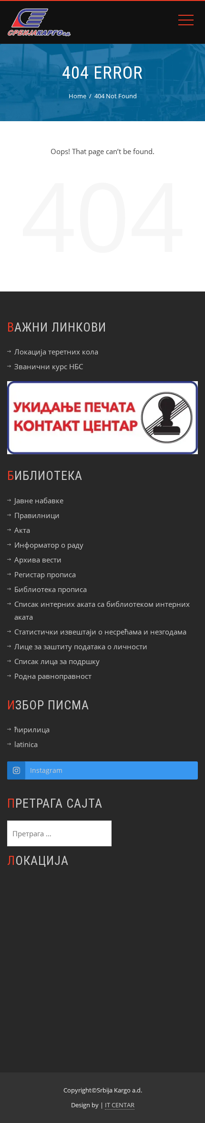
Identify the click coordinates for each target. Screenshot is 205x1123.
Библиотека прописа (50, 589)
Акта (22, 530)
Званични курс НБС (48, 366)
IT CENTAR (119, 1105)
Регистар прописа (45, 574)
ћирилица (32, 729)
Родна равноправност (53, 676)
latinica (26, 744)
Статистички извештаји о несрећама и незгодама (100, 631)
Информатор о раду (48, 545)
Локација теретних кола (56, 351)
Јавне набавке (38, 500)
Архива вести (38, 559)
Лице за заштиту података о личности (80, 646)
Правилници (37, 515)
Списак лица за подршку (57, 661)
